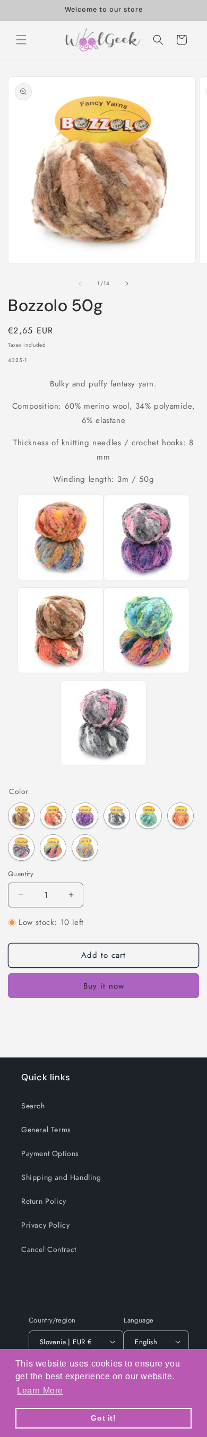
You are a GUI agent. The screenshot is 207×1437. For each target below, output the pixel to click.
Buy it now (103, 986)
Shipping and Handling (61, 1177)
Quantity (20, 874)
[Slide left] (80, 283)
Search (33, 1105)
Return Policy (43, 1201)
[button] (21, 39)
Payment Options (50, 1153)
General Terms (46, 1129)
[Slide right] (127, 283)
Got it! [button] (103, 1418)
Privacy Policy (45, 1225)
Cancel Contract (48, 1249)
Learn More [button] (40, 1390)
